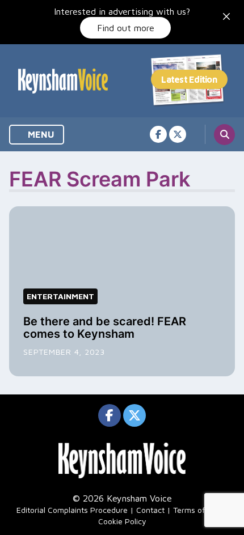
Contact (150, 510)
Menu (40, 134)
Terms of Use (197, 510)
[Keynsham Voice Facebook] (158, 134)
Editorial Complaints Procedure (72, 510)
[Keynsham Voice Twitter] (177, 134)
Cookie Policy (122, 521)
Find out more (125, 28)
